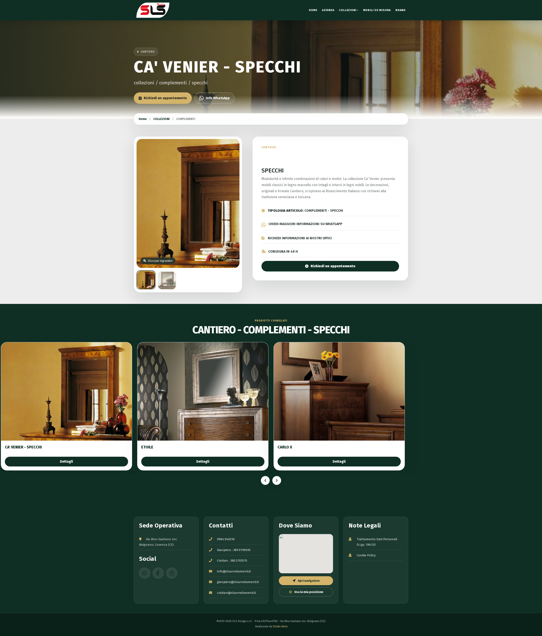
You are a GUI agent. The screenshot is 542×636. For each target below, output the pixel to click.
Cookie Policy (366, 555)
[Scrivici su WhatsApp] (144, 573)
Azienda (328, 10)
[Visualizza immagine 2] (167, 280)
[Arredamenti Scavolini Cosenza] (156, 10)
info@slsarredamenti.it (234, 571)
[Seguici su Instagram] (171, 573)
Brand (400, 10)
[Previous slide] (265, 480)
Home (313, 10)
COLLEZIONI (347, 10)
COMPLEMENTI (185, 119)
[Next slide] (276, 480)
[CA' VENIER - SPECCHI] (66, 391)
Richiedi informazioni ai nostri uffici (300, 238)
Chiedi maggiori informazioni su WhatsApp (305, 224)
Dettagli (66, 461)
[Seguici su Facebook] (158, 573)
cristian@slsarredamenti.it (236, 593)
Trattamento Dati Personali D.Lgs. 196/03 (377, 542)
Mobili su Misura (377, 10)
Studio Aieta (280, 626)
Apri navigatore (308, 581)
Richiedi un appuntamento (165, 98)
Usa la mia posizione (308, 592)
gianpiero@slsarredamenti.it (238, 582)
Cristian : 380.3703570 (232, 560)
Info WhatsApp (218, 98)
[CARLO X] (339, 391)
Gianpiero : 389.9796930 (233, 550)
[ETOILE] (202, 391)
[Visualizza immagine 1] (146, 279)
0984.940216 (226, 539)
